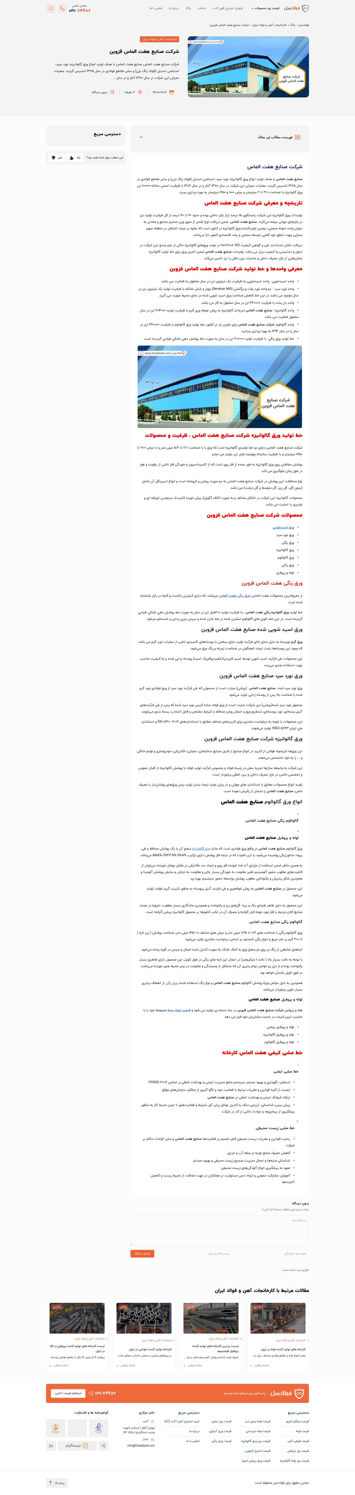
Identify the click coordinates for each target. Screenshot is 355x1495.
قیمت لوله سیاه (178, 1010)
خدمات (201, 8)
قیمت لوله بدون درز (257, 1421)
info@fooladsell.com (141, 1446)
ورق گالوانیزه (201, 848)
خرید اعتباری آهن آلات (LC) (182, 1421)
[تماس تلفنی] (62, 8)
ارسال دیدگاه (142, 1254)
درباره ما (174, 8)
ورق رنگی (172, 983)
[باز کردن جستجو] (51, 8)
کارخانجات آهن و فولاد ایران (269, 25)
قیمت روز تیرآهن (298, 1451)
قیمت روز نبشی (221, 1421)
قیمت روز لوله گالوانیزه (294, 1461)
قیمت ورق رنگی (221, 1441)
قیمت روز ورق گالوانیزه (255, 1441)
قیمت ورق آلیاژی (220, 1431)
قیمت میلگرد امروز (297, 1421)
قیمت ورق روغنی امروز (256, 1461)
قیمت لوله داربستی (258, 1431)
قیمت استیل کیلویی (257, 1451)
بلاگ (188, 8)
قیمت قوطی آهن (298, 1441)
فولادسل (304, 25)
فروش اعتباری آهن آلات (228, 8)
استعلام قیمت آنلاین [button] (68, 1393)
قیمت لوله (302, 1431)
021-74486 (105, 1393)
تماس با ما (156, 8)
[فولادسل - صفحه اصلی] (296, 8)
